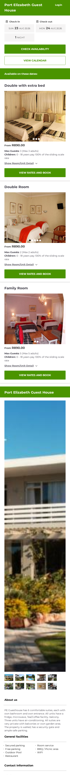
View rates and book (35, 172)
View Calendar (35, 60)
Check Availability (35, 49)
